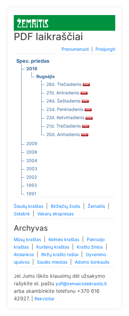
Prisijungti (105, 49)
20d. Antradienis (63, 134)
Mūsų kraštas (28, 239)
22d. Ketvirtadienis (65, 117)
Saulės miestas (53, 262)
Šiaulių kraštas (29, 206)
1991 (31, 193)
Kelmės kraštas (64, 239)
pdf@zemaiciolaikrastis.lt (81, 283)
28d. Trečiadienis (64, 84)
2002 (31, 177)
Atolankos (24, 254)
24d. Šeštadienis (64, 100)
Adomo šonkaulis (92, 262)
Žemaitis (97, 206)
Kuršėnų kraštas (53, 247)
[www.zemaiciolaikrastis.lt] (33, 22)
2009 (31, 143)
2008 (31, 152)
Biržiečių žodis (66, 206)
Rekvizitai (44, 298)
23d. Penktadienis (65, 109)
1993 (31, 185)
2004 (31, 160)
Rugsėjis (45, 76)
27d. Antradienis (63, 92)
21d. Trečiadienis (64, 126)
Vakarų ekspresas (55, 213)
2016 (31, 68)
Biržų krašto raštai (60, 254)
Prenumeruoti (75, 49)
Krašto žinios (90, 247)
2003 (31, 168)
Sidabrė (22, 213)
